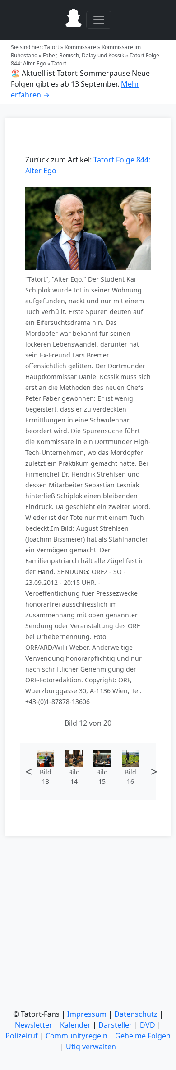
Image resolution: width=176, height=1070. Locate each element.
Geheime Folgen (143, 1036)
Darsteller (115, 1025)
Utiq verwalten (91, 1046)
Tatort (51, 47)
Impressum (87, 1014)
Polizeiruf (21, 1036)
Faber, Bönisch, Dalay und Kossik (83, 55)
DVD (147, 1025)
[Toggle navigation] (98, 20)
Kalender (75, 1025)
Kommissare (80, 47)
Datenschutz (135, 1014)
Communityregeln (76, 1036)
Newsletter (33, 1025)
